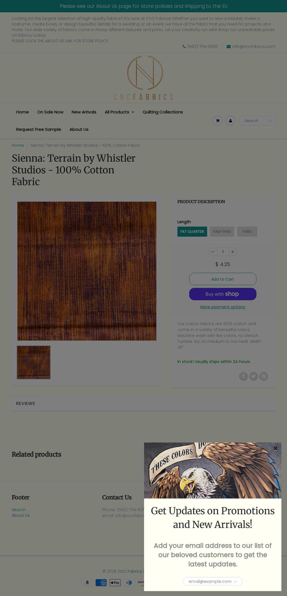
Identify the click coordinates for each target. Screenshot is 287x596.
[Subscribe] (235, 581)
